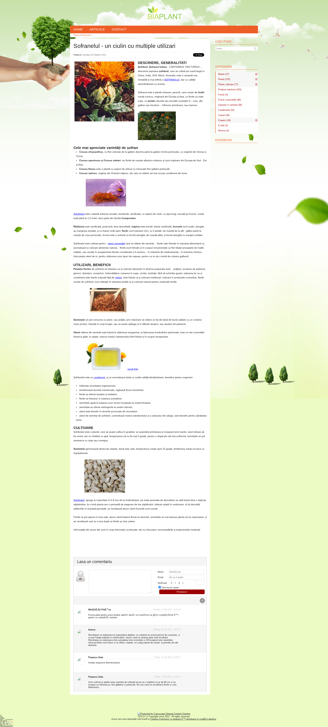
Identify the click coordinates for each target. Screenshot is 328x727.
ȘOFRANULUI (172, 79)
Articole (86, 35)
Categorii (223, 66)
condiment (99, 377)
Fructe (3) (223, 94)
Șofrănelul (78, 214)
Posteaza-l (182, 592)
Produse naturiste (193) (229, 89)
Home (77, 35)
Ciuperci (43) (224, 120)
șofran (118, 277)
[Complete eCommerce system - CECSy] (7, 720)
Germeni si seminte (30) (230, 105)
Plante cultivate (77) (228, 84)
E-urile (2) (223, 125)
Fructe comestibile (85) (229, 99)
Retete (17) (223, 74)
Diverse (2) (223, 130)
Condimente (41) (226, 110)
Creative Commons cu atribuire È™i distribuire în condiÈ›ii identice (183, 719)
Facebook (223, 140)
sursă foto (132, 369)
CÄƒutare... (224, 41)
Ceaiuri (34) (223, 115)
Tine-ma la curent (170, 587)
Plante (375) (224, 79)
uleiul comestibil (116, 243)
